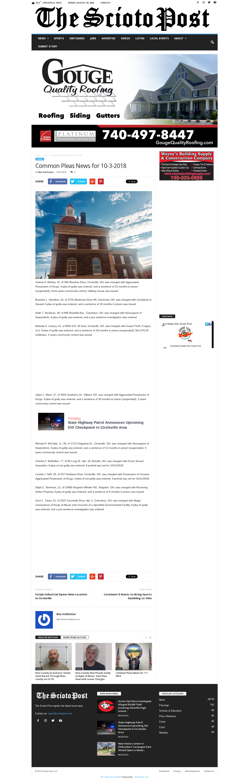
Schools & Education (170, 710)
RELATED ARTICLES (48, 637)
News (42, 38)
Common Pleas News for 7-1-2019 (132, 674)
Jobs (93, 38)
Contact (105, 2)
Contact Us (209, 771)
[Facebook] (198, 2)
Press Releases (167, 716)
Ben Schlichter (46, 172)
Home (37, 155)
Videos (125, 38)
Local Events (159, 38)
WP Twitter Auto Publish (110, 777)
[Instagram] (203, 2)
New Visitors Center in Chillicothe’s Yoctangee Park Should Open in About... (134, 747)
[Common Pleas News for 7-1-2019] (134, 656)
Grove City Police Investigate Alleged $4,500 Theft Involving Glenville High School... (134, 706)
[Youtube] (215, 2)
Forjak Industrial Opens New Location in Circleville (61, 596)
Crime (162, 721)
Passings (164, 705)
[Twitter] (209, 2)
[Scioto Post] (125, 19)
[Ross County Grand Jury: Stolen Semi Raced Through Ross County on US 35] (53, 656)
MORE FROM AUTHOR (74, 637)
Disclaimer (164, 771)
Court (46, 155)
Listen (139, 38)
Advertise (108, 38)
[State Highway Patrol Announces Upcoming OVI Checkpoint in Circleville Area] (106, 727)
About (178, 38)
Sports (59, 38)
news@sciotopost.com (60, 713)
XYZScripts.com (141, 777)
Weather (163, 732)
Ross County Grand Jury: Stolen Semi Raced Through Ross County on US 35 (53, 676)
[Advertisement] (93, 367)
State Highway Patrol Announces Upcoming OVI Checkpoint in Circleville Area (133, 727)
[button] (212, 42)
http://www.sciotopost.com (68, 619)
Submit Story (47, 46)
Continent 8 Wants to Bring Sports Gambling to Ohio (128, 596)
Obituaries (77, 38)
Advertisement (192, 771)
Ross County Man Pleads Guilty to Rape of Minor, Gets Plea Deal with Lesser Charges (93, 676)
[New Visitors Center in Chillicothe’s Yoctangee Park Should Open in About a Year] (106, 749)
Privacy (177, 771)
